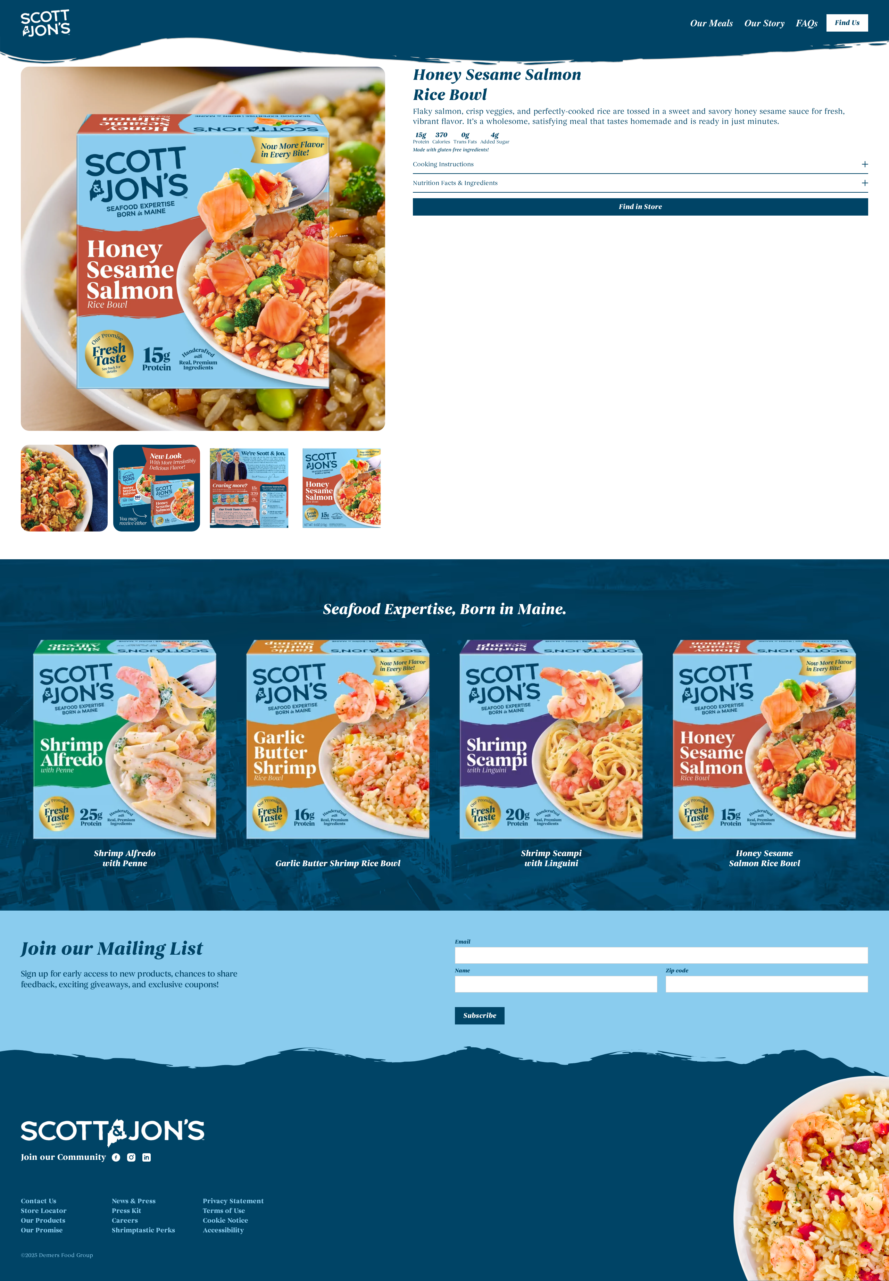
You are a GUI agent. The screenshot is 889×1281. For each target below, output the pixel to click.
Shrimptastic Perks (143, 1230)
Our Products (43, 1220)
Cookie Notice (225, 1220)
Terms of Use (224, 1211)
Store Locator (44, 1211)
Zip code (677, 970)
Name (462, 970)
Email (462, 941)
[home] (91, 22)
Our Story (765, 22)
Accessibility (223, 1230)
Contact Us (38, 1201)
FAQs (807, 22)
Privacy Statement (233, 1201)
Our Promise (42, 1230)
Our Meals (711, 22)
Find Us (847, 22)
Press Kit (126, 1211)
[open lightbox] (203, 249)
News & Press (134, 1201)
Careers (125, 1220)
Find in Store (640, 206)
